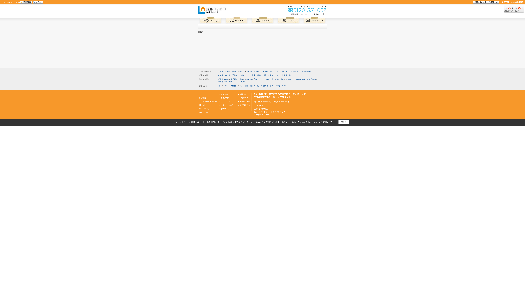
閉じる (343, 122)
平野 (284, 86)
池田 (271, 86)
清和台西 (235, 75)
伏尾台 (284, 75)
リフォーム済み (227, 105)
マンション (225, 102)
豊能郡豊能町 (307, 71)
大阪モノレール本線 (262, 79)
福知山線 (248, 79)
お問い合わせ (245, 94)
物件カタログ (204, 112)
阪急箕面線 (300, 79)
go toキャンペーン (228, 109)
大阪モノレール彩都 (237, 82)
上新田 (277, 75)
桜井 (241, 86)
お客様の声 (244, 98)
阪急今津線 (290, 79)
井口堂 (228, 75)
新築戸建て (225, 94)
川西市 (228, 71)
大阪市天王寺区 (281, 71)
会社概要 (202, 98)
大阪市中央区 (294, 71)
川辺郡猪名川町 (267, 71)
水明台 (220, 75)
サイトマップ (204, 109)
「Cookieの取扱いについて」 (308, 122)
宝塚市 (220, 71)
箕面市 (256, 71)
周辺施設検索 (245, 105)
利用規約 (202, 105)
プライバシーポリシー (208, 102)
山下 (220, 86)
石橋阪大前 (254, 86)
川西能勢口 (233, 86)
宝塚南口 (264, 86)
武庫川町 (244, 75)
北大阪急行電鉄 (277, 79)
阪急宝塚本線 (223, 79)
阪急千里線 (311, 79)
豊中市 (235, 71)
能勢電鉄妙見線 (237, 79)
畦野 (246, 86)
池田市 (249, 71)
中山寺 (277, 86)
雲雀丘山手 (261, 75)
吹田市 (242, 71)
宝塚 (225, 86)
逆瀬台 (270, 75)
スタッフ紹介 (245, 102)
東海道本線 (222, 82)
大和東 (252, 75)
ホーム (201, 94)
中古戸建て (225, 98)
